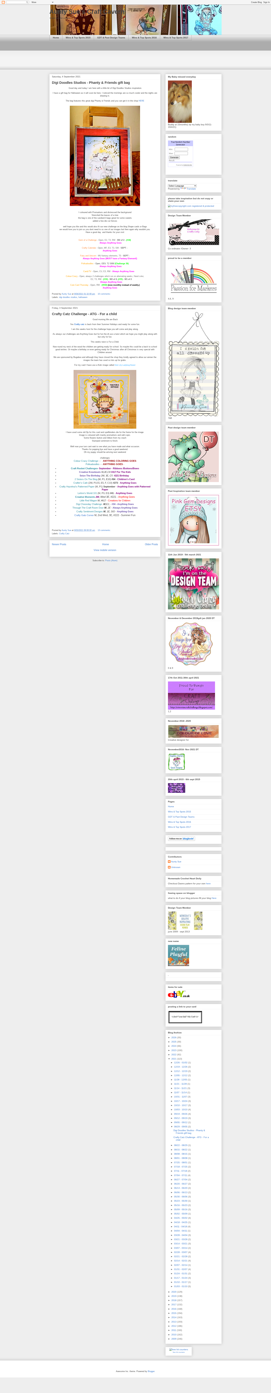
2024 (174, 1046)
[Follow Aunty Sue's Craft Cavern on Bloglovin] (181, 840)
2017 (174, 1304)
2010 (174, 1334)
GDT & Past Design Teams (111, 37)
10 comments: (104, 294)
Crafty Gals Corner (84, 515)
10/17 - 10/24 (181, 1101)
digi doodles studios (68, 297)
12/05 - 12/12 (181, 1075)
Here (214, 898)
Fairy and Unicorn (88, 256)
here (208, 883)
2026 (174, 1037)
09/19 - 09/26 (181, 1114)
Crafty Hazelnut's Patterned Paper (76, 486)
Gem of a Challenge (88, 240)
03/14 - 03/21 (181, 1243)
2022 (174, 1054)
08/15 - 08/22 (181, 1149)
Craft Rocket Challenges (84, 468)
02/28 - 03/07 (181, 1252)
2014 (174, 1317)
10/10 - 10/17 (181, 1105)
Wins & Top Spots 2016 (144, 37)
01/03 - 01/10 (181, 1286)
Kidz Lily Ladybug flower (125, 365)
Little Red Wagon (88, 500)
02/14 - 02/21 (181, 1260)
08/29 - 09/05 (181, 1126)
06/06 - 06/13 (181, 1192)
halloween (82, 297)
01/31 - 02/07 (181, 1269)
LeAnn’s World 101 (87, 493)
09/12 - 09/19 (181, 1118)
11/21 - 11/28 (180, 1084)
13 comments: (104, 530)
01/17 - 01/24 (181, 1278)
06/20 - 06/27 (181, 1183)
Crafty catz (79, 324)
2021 (174, 1059)
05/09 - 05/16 (181, 1209)
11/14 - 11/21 (180, 1088)
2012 (174, 1326)
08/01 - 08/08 (181, 1158)
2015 (174, 1313)
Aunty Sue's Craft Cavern (86, 11)
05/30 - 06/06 (181, 1196)
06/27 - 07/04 (181, 1179)
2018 (174, 1300)
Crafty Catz (64, 533)
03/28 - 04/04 (181, 1235)
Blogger (151, 1371)
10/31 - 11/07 (181, 1096)
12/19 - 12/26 (181, 1067)
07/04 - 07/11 (181, 1175)
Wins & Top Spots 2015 (78, 37)
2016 (174, 1309)
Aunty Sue (176, 861)
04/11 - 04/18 (181, 1226)
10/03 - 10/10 (181, 1109)
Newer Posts (59, 544)
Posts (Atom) (111, 560)
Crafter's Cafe (80, 483)
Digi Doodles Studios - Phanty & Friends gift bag (91, 83)
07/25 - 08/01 (181, 1162)
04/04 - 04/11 (181, 1230)
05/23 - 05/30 (181, 1201)
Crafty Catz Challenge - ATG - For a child (84, 314)
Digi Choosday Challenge (89, 504)
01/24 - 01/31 (181, 1273)
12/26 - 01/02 (181, 1062)
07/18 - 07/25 (181, 1166)
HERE (141, 101)
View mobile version (105, 550)
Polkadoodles (92, 464)
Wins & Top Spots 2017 (175, 37)
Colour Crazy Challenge (86, 461)
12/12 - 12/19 (181, 1071)
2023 (174, 1050)
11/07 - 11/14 (180, 1092)
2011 (174, 1330)
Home (56, 37)
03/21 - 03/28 (181, 1239)
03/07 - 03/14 (181, 1248)
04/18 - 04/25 (181, 1222)
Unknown (175, 867)
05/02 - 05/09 (181, 1213)
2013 (174, 1321)
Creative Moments (85, 497)
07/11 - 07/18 (181, 1171)
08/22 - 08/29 (181, 1145)
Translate (191, 188)
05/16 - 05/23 (181, 1205)
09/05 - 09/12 (181, 1122)
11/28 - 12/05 (181, 1079)
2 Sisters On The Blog (86, 479)
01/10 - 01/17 (181, 1282)
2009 (174, 1339)
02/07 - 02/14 (181, 1265)
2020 (174, 1292)
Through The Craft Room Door (88, 508)
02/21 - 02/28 (181, 1256)
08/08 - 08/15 (181, 1154)
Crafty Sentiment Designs (89, 511)
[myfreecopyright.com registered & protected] (191, 206)
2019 (174, 1296)
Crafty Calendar (89, 248)
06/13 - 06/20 (181, 1188)
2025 (174, 1041)
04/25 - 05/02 (181, 1218)
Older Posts (151, 544)
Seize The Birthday (90, 475)
